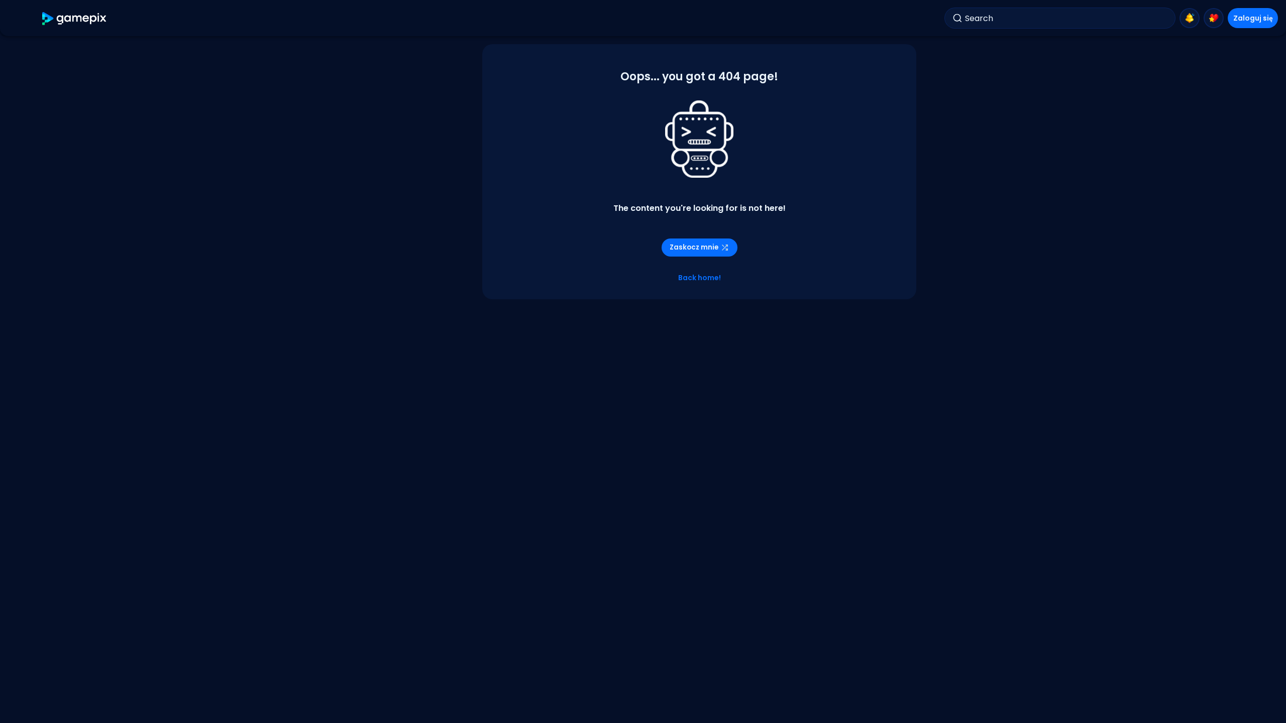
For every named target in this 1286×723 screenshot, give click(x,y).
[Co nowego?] (1190, 18)
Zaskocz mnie (694, 247)
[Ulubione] (1214, 18)
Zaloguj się (1253, 18)
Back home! (699, 278)
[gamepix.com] (74, 18)
